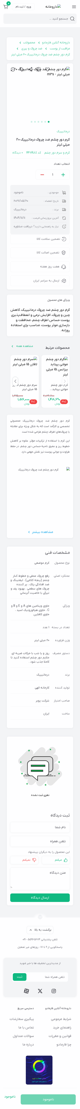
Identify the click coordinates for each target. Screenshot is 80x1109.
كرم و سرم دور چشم (57, 153)
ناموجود (48, 1099)
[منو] (74, 6)
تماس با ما (26, 1027)
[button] (15, 381)
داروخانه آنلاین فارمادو (56, 43)
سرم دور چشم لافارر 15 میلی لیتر (24, 387)
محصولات (29, 43)
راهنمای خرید (62, 1027)
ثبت (19, 977)
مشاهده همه (24, 346)
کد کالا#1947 (33, 153)
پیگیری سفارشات (22, 1019)
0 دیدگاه (17, 153)
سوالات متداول (23, 1036)
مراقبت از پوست (60, 49)
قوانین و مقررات (60, 1036)
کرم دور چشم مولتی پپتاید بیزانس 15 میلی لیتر (58, 387)
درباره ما (28, 1044)
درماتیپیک (63, 131)
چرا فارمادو (64, 1044)
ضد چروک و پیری (31, 49)
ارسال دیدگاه (40, 898)
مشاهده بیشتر (42, 532)
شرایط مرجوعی (61, 1019)
